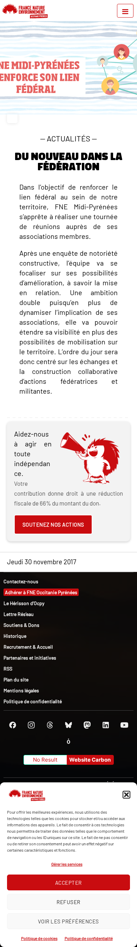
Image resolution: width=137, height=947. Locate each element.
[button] (126, 794)
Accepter (68, 882)
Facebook (12, 725)
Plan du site (16, 679)
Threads (50, 725)
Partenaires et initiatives (30, 658)
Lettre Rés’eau (19, 614)
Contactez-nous (21, 581)
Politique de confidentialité (89, 938)
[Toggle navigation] (125, 11)
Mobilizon (68, 741)
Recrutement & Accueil (28, 647)
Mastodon (87, 725)
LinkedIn (106, 725)
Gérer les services (67, 864)
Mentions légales (21, 690)
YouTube (124, 725)
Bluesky (68, 725)
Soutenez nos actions (53, 524)
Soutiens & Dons (21, 625)
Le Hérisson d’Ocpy (24, 603)
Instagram (31, 725)
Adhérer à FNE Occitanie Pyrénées (41, 592)
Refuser (68, 902)
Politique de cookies (39, 938)
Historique (15, 636)
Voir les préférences (68, 921)
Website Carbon (90, 759)
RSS (8, 669)
